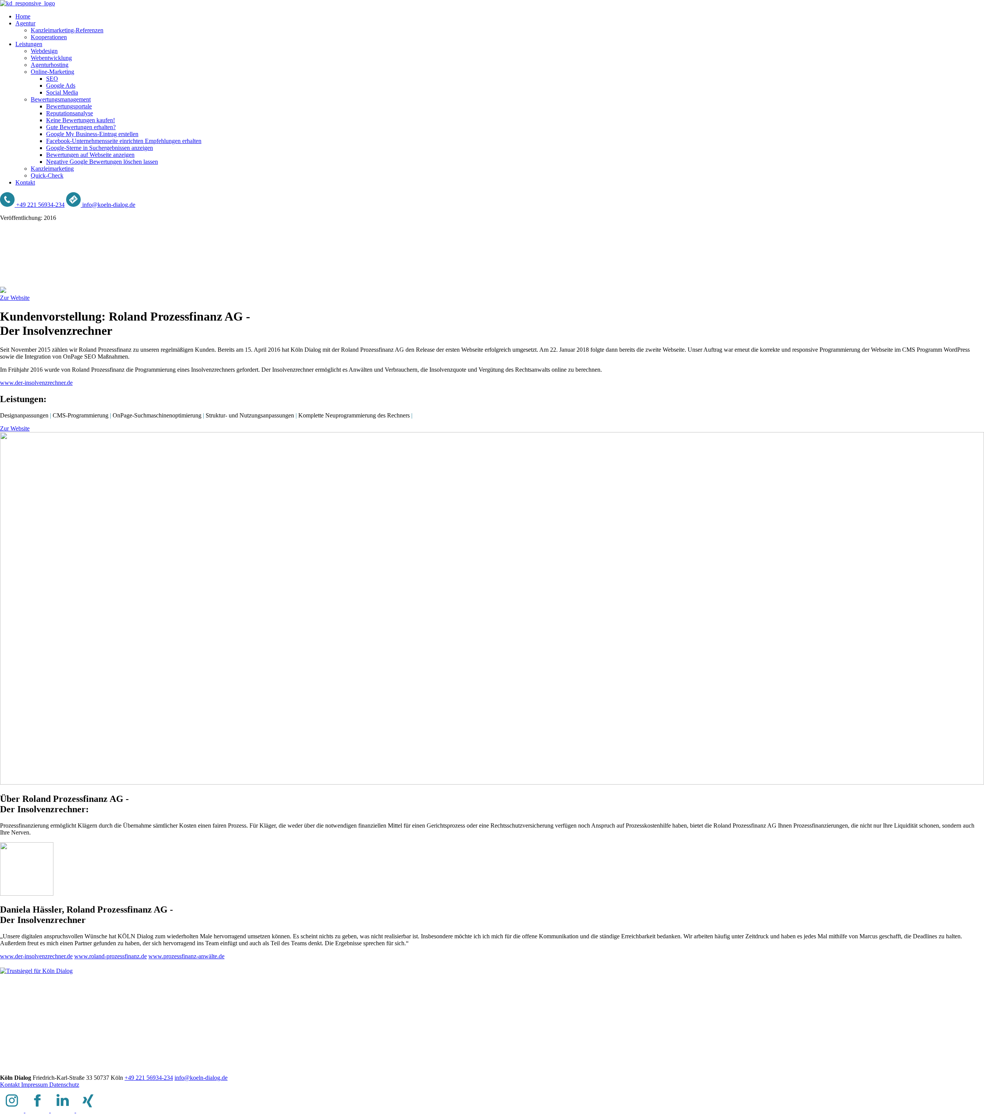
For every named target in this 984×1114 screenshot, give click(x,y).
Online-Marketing (52, 71)
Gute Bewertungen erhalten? (81, 127)
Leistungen (28, 44)
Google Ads (60, 85)
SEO (52, 78)
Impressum (35, 1084)
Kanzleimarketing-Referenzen (67, 30)
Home (22, 16)
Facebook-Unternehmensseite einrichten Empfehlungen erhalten (123, 141)
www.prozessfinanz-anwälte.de (186, 956)
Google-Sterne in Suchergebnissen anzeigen (99, 148)
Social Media (62, 92)
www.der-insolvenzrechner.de (36, 382)
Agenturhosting (49, 65)
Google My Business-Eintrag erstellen (92, 134)
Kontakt (25, 182)
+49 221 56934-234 (149, 1077)
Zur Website (15, 297)
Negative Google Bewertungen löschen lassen (102, 161)
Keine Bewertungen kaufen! (80, 120)
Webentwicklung (51, 58)
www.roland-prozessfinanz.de (110, 956)
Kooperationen (49, 37)
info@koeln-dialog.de (201, 1077)
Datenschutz (64, 1084)
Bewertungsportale (69, 106)
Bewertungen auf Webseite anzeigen (90, 154)
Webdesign (44, 51)
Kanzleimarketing (52, 168)
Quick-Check (47, 175)
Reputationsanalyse (69, 113)
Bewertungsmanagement (61, 99)
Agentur (25, 23)
